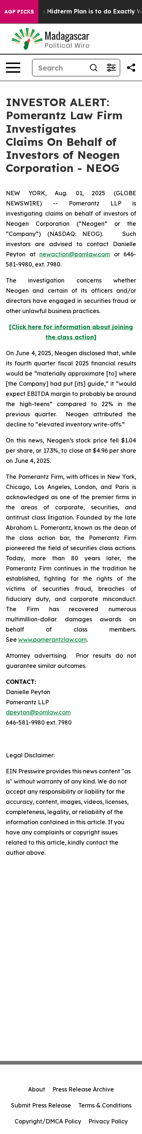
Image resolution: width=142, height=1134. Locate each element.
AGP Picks (19, 11)
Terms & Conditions (104, 1105)
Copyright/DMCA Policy (48, 1121)
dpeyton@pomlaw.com (38, 712)
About (36, 1089)
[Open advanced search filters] (111, 67)
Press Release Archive (83, 1089)
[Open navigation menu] (13, 67)
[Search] (93, 67)
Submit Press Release (41, 1105)
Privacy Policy (108, 1121)
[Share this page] (131, 67)
